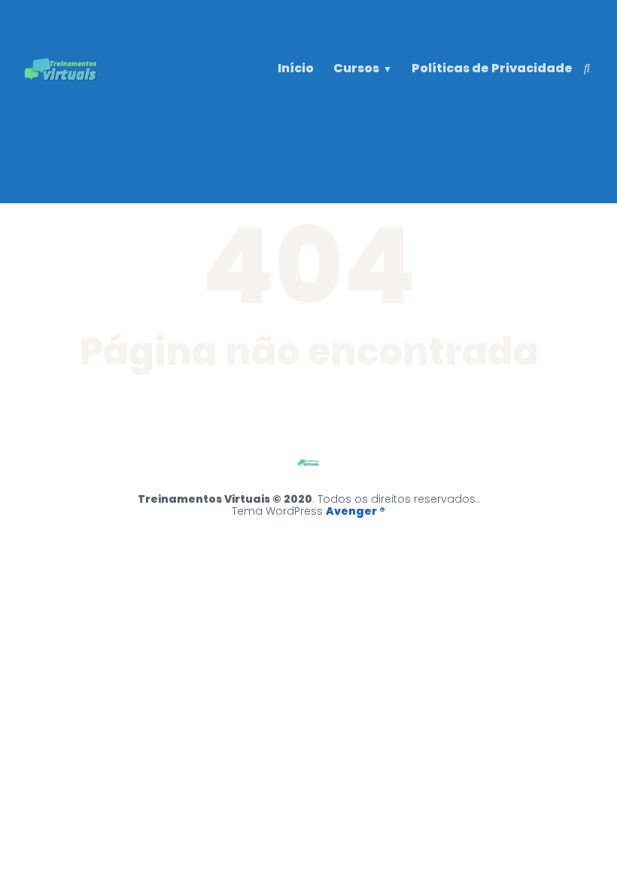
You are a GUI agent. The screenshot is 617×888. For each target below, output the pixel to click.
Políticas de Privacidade (492, 68)
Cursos (356, 68)
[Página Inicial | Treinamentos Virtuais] (61, 99)
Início (296, 68)
